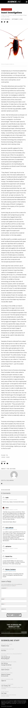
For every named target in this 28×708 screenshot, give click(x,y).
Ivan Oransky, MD (5, 685)
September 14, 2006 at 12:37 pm (10, 509)
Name (3, 599)
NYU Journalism (8, 706)
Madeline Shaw (5, 645)
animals (3, 457)
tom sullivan (9, 527)
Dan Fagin (4, 693)
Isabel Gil (3, 680)
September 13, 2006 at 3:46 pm (10, 499)
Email (3, 604)
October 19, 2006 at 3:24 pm (9, 571)
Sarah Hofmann (5, 669)
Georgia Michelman (6, 665)
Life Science (6, 9)
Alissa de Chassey (5, 674)
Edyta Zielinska (5, 19)
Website (3, 609)
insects (7, 457)
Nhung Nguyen (5, 658)
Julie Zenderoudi (5, 657)
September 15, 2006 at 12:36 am (10, 548)
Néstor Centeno (10, 569)
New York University (11, 703)
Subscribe (24, 632)
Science (14, 2)
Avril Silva (3, 650)
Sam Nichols (4, 663)
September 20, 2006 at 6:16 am (10, 558)
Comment (4, 588)
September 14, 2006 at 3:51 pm (10, 529)
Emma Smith (4, 676)
